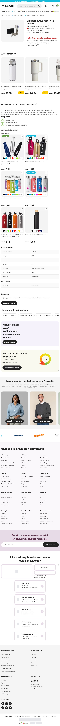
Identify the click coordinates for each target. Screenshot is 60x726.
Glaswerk (23, 468)
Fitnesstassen (5, 500)
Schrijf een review (9, 303)
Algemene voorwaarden (22, 716)
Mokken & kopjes (26, 460)
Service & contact (6, 654)
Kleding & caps (26, 492)
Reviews (32, 104)
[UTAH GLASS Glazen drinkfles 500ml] (12, 184)
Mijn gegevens (5, 683)
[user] (49, 6)
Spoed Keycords (6, 468)
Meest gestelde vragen (8, 671)
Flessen (15, 15)
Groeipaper (43, 513)
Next (21, 158)
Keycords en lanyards (7, 463)
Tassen (3, 473)
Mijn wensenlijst (6, 691)
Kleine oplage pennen (47, 465)
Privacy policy (36, 716)
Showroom (34, 660)
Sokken (23, 505)
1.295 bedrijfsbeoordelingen (35, 30)
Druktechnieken (6, 668)
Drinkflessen (21, 15)
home (3, 15)
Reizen (3, 513)
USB (41, 486)
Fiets (41, 505)
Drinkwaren (9, 15)
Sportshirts (24, 497)
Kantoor (23, 473)
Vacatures (34, 665)
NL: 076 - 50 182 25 (40, 576)
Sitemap (53, 716)
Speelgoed (4, 518)
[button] (33, 11)
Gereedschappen (6, 523)
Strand (42, 497)
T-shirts (23, 495)
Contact (33, 654)
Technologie (44, 473)
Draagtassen (5, 476)
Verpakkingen (25, 523)
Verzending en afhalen (8, 663)
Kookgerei (24, 513)
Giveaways (5, 455)
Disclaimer (46, 716)
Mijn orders (4, 688)
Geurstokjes (5, 505)
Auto (41, 502)
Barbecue (43, 500)
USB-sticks (24, 479)
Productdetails (7, 104)
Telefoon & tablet (45, 476)
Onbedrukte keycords (7, 465)
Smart (42, 484)
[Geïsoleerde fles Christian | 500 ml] (36, 220)
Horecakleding (25, 521)
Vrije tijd (4, 511)
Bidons (23, 463)
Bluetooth (43, 479)
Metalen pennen (45, 460)
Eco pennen (43, 468)
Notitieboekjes (25, 481)
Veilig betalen (5, 660)
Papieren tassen (6, 479)
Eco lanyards (44, 518)
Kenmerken (20, 104)
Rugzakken (4, 486)
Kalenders (24, 486)
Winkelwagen (5, 694)
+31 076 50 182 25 (32, 46)
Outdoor (43, 492)
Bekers (23, 465)
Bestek (23, 518)
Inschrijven (50, 544)
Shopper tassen (6, 481)
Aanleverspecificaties (7, 665)
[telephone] (46, 6)
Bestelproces (5, 657)
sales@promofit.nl (39, 44)
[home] (9, 6)
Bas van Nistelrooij (43, 421)
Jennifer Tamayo (14, 421)
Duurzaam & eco (45, 511)
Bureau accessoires (27, 476)
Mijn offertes (5, 685)
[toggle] (2, 6)
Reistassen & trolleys (7, 484)
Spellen (3, 516)
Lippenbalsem (5, 502)
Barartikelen (24, 516)
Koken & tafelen (26, 511)
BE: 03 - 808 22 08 (39, 577)
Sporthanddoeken (6, 497)
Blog (32, 663)
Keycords (4, 460)
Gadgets (43, 481)
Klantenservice (7, 651)
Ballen (3, 521)
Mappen (23, 484)
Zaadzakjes (43, 516)
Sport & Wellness (7, 492)
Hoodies (23, 502)
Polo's (22, 500)
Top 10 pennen (44, 458)
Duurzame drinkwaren (46, 521)
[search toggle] (39, 6)
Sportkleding (5, 495)
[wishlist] (53, 6)
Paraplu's (43, 495)
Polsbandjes (5, 458)
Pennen (42, 455)
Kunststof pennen (45, 463)
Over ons (33, 657)
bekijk (21, 92)
